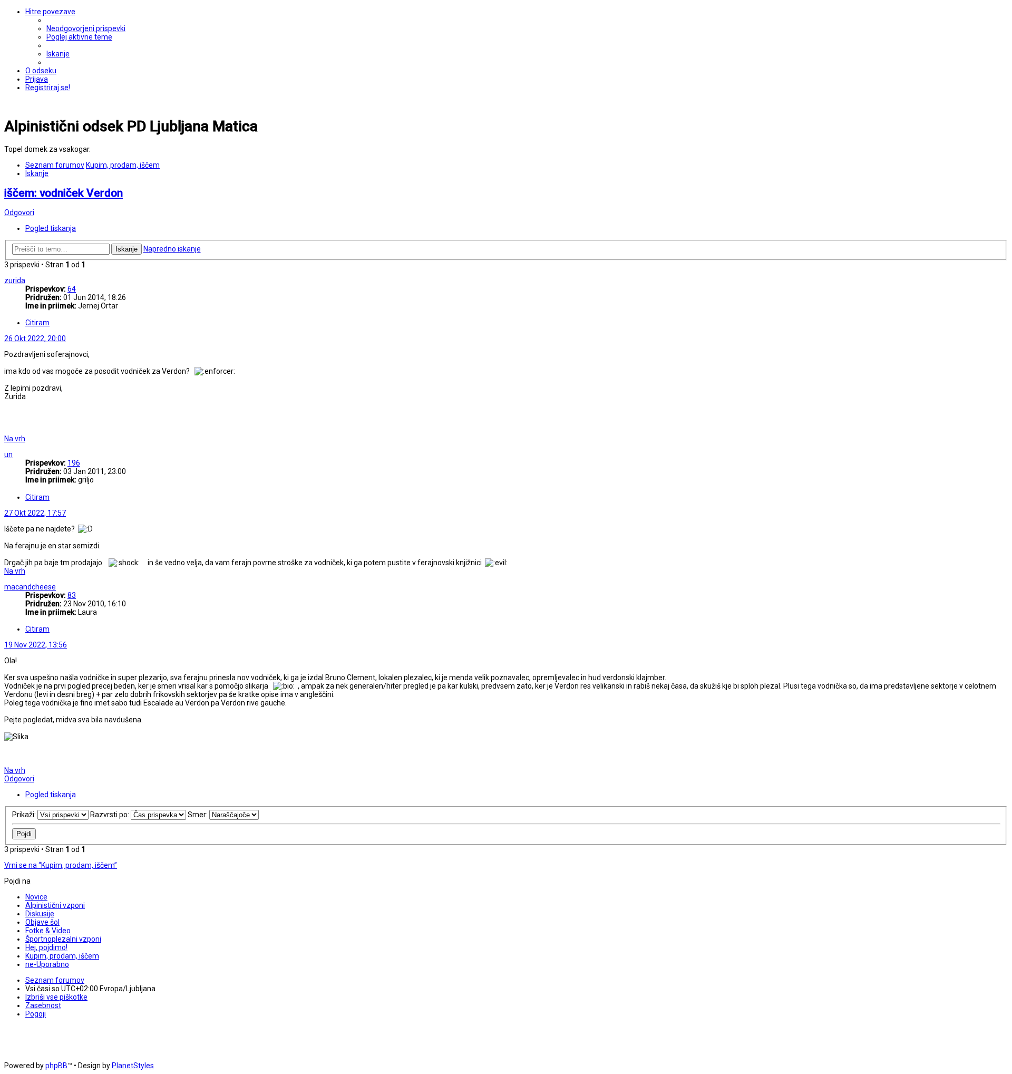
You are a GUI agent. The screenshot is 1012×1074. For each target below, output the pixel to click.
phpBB (56, 1065)
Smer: (198, 814)
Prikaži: (24, 814)
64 (71, 289)
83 (71, 595)
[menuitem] (85, 28)
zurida (14, 280)
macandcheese (30, 587)
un (8, 454)
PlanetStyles (133, 1065)
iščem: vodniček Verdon (63, 193)
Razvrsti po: (110, 814)
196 (73, 463)
